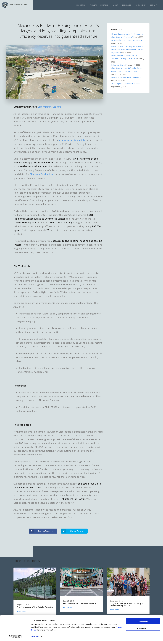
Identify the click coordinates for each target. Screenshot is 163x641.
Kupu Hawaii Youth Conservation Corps (79, 603)
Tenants (93, 5)
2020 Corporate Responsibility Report (125, 83)
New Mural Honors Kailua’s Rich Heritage (127, 40)
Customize (141, 628)
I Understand (143, 622)
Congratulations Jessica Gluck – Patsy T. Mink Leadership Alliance (126, 605)
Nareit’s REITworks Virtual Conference (126, 77)
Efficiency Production (41, 174)
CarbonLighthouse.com (49, 106)
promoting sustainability (71, 140)
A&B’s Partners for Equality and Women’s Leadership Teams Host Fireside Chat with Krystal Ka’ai (127, 49)
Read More (21, 611)
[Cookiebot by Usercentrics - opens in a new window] (15, 636)
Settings (35, 636)
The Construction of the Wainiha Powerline (35, 607)
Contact (153, 5)
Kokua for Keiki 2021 (119, 65)
